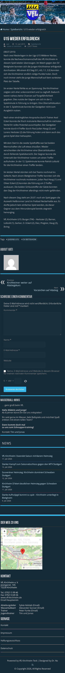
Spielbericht (16, 29)
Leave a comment (14, 46)
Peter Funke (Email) (28, 610)
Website (7, 360)
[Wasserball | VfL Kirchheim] (32, 12)
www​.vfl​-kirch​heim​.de (11, 597)
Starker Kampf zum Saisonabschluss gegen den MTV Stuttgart (32, 464)
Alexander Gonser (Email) (31, 608)
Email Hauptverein (9, 600)
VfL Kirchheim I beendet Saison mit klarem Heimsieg (27, 456)
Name (7, 340)
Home (5, 29)
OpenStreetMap (32, 567)
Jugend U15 (13, 239)
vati (7, 44)
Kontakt (4, 625)
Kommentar (10, 310)
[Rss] (32, 665)
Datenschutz (7, 648)
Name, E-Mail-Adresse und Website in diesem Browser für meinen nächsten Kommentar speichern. (32, 372)
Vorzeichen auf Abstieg (46, 289)
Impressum (6, 633)
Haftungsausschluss (10, 640)
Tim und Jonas (17, 432)
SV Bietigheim (29, 239)
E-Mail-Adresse (12, 350)
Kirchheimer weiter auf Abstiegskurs (19, 283)
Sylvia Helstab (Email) (29, 605)
